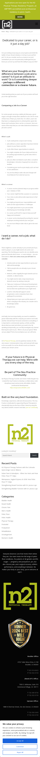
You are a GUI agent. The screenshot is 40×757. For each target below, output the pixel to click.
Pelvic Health (6, 518)
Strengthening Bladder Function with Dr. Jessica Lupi (20, 489)
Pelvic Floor (6, 514)
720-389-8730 (33, 693)
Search (34, 455)
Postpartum (6, 528)
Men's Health (6, 511)
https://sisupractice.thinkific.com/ (20, 388)
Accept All (20, 741)
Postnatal (5, 524)
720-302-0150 (33, 673)
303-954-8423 (33, 670)
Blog (7, 31)
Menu (36, 24)
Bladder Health (7, 500)
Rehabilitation (6, 531)
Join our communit (31, 407)
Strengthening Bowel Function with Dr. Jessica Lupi (19, 485)
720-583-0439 (33, 712)
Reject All (20, 752)
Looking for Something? (9, 451)
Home (3, 31)
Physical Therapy (7, 521)
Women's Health (7, 538)
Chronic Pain (6, 507)
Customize (20, 747)
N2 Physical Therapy (9, 341)
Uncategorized (7, 535)
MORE (20, 17)
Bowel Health (6, 504)
